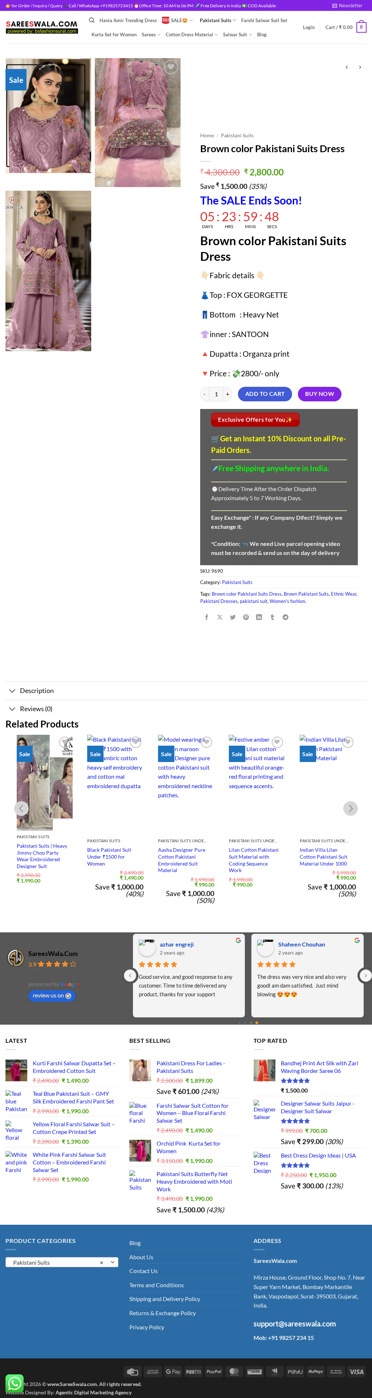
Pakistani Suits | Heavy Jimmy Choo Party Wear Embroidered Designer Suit (42, 856)
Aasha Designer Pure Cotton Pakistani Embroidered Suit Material (181, 860)
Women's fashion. (288, 601)
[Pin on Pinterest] (246, 617)
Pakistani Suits (215, 20)
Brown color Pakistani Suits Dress (247, 594)
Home (207, 135)
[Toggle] (12, 692)
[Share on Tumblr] (272, 617)
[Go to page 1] (245, 1023)
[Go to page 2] (251, 1023)
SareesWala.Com (53, 953)
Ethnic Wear (343, 594)
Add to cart (265, 393)
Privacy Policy (146, 1327)
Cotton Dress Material (189, 34)
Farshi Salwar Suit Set (264, 20)
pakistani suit (253, 601)
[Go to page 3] (256, 1022)
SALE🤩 (179, 20)
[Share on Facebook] (207, 617)
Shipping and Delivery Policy (164, 1298)
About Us (141, 1256)
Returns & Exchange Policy (162, 1312)
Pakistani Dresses (219, 601)
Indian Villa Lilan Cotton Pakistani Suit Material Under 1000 (323, 856)
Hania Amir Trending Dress (128, 20)
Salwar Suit (235, 34)
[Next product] (346, 67)
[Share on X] (220, 617)
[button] (347, 5)
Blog (262, 34)
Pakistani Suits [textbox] (58, 1262)
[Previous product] (359, 67)
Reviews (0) (36, 709)
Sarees (149, 34)
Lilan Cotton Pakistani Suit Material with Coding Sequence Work (254, 860)
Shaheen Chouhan (301, 944)
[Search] (91, 20)
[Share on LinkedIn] (259, 617)
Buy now (319, 393)
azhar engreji (177, 944)
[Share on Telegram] (285, 617)
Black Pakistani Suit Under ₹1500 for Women (109, 856)
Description (37, 690)
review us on (48, 995)
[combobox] (61, 1262)
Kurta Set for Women (114, 34)
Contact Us (143, 1270)
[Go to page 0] (239, 1023)
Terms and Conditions (156, 1284)
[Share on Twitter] (233, 617)
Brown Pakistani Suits (306, 594)
